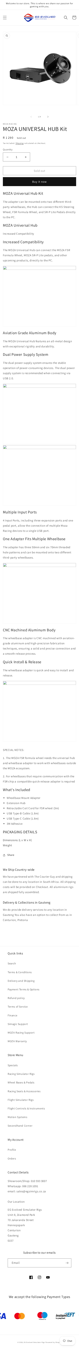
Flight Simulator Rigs (21, 1100)
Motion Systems (17, 1117)
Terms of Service (18, 1006)
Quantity (7, 149)
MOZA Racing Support (21, 1032)
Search (12, 963)
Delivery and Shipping (21, 981)
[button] (5, 17)
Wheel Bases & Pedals (21, 1082)
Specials (13, 1065)
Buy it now (39, 181)
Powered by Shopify (53, 1342)
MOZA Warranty (17, 1041)
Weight (7, 845)
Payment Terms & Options (24, 989)
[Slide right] (48, 117)
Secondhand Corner (20, 1125)
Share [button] (10, 855)
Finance (12, 1015)
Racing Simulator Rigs (21, 1074)
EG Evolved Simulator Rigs (34, 1342)
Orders (12, 1158)
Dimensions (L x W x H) (17, 840)
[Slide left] (31, 117)
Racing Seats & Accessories (24, 1091)
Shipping (20, 143)
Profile (12, 1149)
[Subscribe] (67, 1262)
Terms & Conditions (20, 972)
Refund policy (16, 998)
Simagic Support (18, 1024)
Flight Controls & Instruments (26, 1108)
